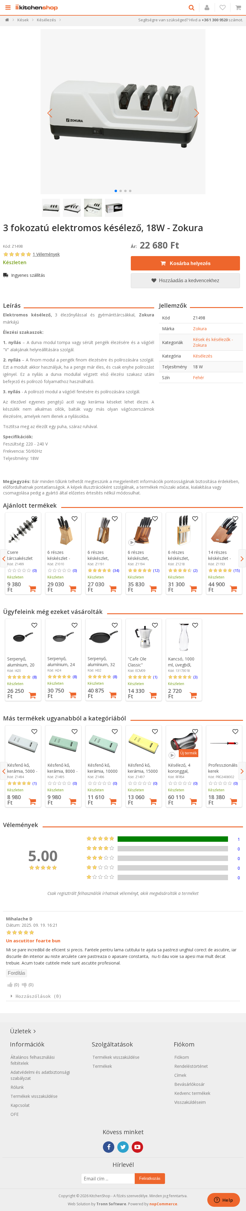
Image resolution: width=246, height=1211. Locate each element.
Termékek (102, 1066)
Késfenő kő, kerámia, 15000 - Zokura (143, 771)
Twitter (123, 1147)
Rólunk (17, 1087)
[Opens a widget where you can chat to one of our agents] (223, 1200)
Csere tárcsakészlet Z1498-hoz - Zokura (20, 561)
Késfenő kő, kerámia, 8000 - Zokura (62, 771)
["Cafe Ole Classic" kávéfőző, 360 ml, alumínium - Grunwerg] (144, 637)
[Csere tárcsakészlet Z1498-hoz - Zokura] (23, 530)
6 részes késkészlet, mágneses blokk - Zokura (103, 561)
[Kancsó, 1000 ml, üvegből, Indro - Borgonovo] (184, 637)
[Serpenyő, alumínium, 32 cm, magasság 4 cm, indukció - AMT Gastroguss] (103, 637)
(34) (116, 570)
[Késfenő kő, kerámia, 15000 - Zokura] (144, 743)
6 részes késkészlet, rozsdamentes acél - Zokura (182, 561)
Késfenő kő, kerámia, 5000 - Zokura (22, 771)
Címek (180, 1075)
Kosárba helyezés (190, 263)
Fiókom (181, 1057)
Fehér (198, 377)
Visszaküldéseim (190, 1102)
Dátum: (13, 925)
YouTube (137, 1147)
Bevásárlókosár (189, 1084)
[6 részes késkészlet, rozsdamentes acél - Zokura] (184, 530)
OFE (14, 1114)
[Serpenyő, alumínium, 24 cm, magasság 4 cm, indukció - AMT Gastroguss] (63, 637)
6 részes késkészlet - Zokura (58, 558)
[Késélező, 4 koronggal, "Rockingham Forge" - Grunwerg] (184, 743)
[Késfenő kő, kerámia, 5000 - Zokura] (23, 743)
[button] (50, 113)
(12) (156, 570)
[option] (23, 553)
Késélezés (202, 356)
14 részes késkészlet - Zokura (219, 558)
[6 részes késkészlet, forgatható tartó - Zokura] (144, 530)
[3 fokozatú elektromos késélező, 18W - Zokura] (123, 111)
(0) (34, 570)
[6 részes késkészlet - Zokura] (63, 530)
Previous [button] (4, 558)
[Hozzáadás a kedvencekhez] (34, 519)
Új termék (188, 753)
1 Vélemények (46, 254)
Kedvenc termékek (192, 1093)
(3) (195, 677)
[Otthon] (7, 21)
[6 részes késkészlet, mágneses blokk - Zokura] (103, 530)
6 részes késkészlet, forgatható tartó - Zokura (141, 561)
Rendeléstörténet (191, 1066)
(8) (34, 677)
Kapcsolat (20, 1105)
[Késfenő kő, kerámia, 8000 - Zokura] (63, 743)
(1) (155, 677)
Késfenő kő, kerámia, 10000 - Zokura (103, 771)
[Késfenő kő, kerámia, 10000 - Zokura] (103, 743)
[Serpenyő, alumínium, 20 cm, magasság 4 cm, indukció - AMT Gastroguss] (23, 637)
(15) (236, 570)
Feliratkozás (149, 1178)
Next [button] (242, 558)
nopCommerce (163, 1203)
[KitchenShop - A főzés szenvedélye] (38, 7)
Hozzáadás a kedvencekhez (188, 280)
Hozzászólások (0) (39, 996)
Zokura (200, 328)
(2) (195, 570)
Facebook (108, 1147)
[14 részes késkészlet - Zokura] (224, 530)
